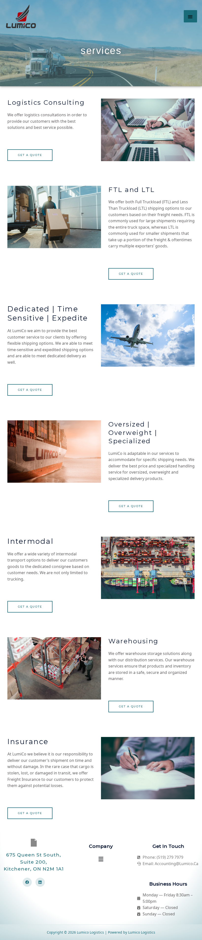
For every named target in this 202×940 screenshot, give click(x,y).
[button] (101, 859)
